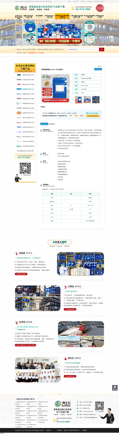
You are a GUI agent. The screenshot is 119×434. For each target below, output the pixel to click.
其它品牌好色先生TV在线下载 (25, 151)
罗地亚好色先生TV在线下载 (29, 103)
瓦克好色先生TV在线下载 (29, 79)
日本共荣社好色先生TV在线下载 (29, 146)
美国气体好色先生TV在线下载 (29, 132)
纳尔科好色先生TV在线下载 (29, 136)
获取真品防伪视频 (21, 274)
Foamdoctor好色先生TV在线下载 (29, 141)
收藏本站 (83, 1)
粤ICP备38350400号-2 (73, 430)
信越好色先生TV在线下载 (29, 94)
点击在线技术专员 (70, 376)
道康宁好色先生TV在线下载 (29, 75)
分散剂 (24, 53)
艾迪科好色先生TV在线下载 (29, 122)
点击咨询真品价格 (70, 309)
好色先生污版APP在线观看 (28, 49)
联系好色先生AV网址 (99, 1)
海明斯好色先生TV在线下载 (29, 89)
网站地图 (90, 1)
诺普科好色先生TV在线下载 (29, 113)
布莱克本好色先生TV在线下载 (29, 127)
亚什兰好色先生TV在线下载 (29, 117)
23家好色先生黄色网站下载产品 (45, 49)
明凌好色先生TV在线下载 (29, 108)
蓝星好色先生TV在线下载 (29, 98)
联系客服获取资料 (93, 115)
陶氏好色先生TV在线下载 (29, 84)
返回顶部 (115, 389)
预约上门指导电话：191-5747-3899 (25, 345)
